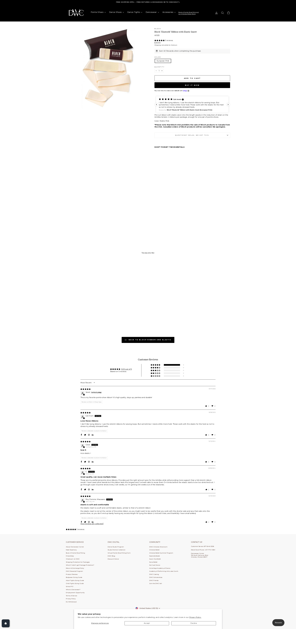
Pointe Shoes (97, 12)
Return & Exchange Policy (75, 568)
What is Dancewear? (73, 589)
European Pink (163, 61)
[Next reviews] (228, 104)
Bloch (157, 28)
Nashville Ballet (154, 556)
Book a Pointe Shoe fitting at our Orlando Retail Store (188, 13)
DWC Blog (111, 556)
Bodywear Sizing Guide (74, 577)
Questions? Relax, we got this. (192, 135)
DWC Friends (154, 580)
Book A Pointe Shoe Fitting (75, 553)
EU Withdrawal (71, 602)
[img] (85, 389)
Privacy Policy (71, 599)
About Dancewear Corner (75, 547)
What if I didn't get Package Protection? (80, 565)
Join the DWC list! (155, 583)
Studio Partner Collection (116, 550)
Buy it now (192, 85)
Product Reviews (71, 574)
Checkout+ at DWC (73, 559)
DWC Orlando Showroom (158, 547)
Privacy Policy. (195, 617)
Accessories (168, 12)
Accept (147, 623)
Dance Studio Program (116, 547)
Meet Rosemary (71, 550)
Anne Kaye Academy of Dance (159, 568)
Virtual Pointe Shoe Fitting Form (119, 553)
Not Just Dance (154, 565)
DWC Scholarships (155, 577)
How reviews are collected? (92, 524)
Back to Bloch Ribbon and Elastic (149, 340)
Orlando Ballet (154, 550)
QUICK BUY (85, 313)
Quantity (159, 67)
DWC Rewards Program (74, 571)
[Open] (6, 623)
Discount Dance (113, 559)
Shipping (157, 45)
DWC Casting (154, 574)
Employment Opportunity (75, 592)
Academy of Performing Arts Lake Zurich (163, 571)
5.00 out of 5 (126, 369)
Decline (193, 623)
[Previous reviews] (156, 104)
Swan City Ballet (155, 559)
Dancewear (151, 12)
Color (157, 57)
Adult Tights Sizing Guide (75, 580)
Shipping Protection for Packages (78, 562)
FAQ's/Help (70, 556)
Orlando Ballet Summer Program (161, 553)
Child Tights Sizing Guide (75, 583)
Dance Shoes (115, 12)
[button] (159, 40)
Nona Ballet (153, 562)
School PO (69, 586)
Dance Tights (134, 12)
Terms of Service (71, 596)
